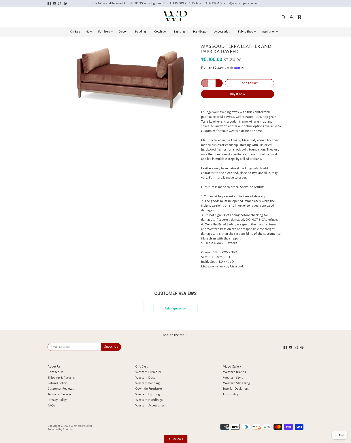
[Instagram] (59, 3)
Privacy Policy (57, 400)
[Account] (291, 17)
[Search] (283, 17)
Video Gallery (232, 367)
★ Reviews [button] (175, 439)
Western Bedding (147, 383)
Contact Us (55, 372)
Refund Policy (57, 383)
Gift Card (141, 367)
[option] (130, 77)
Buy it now (237, 94)
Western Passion (81, 426)
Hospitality (231, 394)
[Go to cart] (299, 17)
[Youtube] (54, 3)
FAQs (51, 406)
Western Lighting (147, 394)
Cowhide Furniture (148, 389)
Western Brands (234, 372)
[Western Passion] (175, 13)
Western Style (233, 378)
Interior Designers (236, 389)
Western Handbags (149, 400)
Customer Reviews (61, 389)
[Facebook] (49, 3)
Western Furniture (148, 372)
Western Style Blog (236, 383)
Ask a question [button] (175, 309)
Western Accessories (150, 406)
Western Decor (146, 378)
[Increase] (219, 83)
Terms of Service (59, 394)
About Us (54, 367)
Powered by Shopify (60, 429)
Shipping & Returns (61, 378)
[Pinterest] (65, 3)
